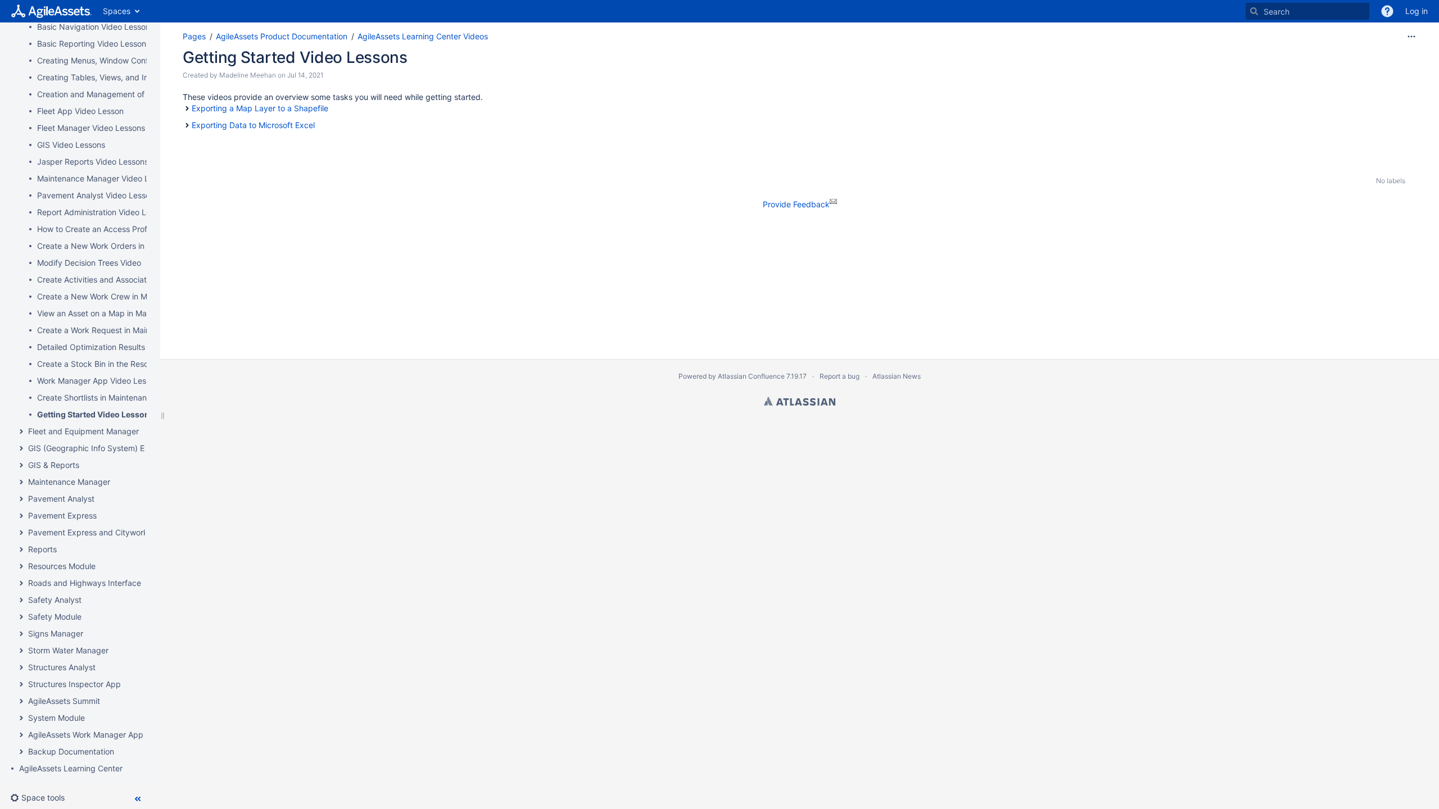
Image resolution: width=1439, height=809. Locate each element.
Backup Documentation (71, 751)
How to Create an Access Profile (96, 229)
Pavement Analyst (61, 498)
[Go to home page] (51, 11)
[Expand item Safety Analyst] (21, 600)
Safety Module (55, 616)
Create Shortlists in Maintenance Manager (114, 397)
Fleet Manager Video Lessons (91, 128)
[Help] (1387, 11)
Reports (42, 549)
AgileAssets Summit (64, 701)
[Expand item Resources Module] (21, 566)
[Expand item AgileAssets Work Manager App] (21, 734)
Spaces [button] (116, 11)
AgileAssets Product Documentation (281, 36)
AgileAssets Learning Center (71, 768)
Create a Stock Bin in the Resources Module (117, 364)
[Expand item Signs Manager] (21, 633)
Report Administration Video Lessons (104, 212)
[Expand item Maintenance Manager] (21, 482)
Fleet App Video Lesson (80, 111)
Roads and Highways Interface (84, 583)
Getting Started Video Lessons (95, 414)
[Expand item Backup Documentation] (21, 751)
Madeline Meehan (247, 75)
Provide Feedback (796, 204)
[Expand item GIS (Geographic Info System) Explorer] (21, 448)
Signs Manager (55, 633)
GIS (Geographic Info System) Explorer (99, 448)
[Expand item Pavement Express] (21, 515)
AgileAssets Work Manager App (85, 734)
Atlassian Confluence (751, 376)
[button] (42, 797)
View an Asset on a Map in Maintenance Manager (127, 313)
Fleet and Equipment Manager (83, 431)
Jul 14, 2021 (305, 75)
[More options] (1411, 36)
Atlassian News (896, 376)
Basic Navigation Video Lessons (95, 26)
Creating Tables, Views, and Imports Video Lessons (131, 77)
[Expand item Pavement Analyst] (21, 498)
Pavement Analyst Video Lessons (98, 195)
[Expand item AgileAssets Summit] (21, 701)
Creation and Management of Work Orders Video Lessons (142, 94)
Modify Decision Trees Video (89, 262)
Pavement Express (62, 515)
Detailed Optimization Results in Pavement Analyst (129, 347)
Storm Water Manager (68, 650)
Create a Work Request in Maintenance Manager (126, 330)
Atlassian (799, 401)
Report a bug (839, 376)
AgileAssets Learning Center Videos (423, 36)
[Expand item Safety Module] (21, 616)
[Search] (1254, 11)
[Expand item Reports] (21, 549)
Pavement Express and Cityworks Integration (111, 532)
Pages (194, 36)
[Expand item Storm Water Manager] (21, 650)
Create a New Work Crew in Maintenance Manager (130, 296)
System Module (56, 717)
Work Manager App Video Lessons (100, 380)
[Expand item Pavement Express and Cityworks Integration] (21, 532)
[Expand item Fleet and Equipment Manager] (21, 431)
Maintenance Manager (69, 482)
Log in (1416, 11)
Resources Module (62, 566)
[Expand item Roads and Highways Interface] (21, 583)
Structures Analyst (62, 667)
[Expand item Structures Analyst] (21, 667)
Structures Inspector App (74, 684)
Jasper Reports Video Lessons (92, 161)
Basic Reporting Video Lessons (93, 43)
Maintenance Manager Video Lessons (105, 178)
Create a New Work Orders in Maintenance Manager (133, 246)
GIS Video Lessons (71, 144)
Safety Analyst (55, 600)
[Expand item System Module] (21, 717)
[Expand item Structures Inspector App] (21, 684)
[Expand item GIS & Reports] (21, 465)
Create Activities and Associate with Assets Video (127, 279)
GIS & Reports (53, 465)
